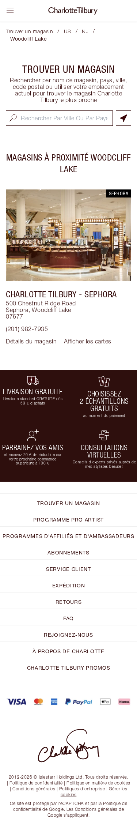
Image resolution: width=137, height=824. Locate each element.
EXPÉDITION (68, 585)
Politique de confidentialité (36, 783)
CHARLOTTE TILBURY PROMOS (68, 668)
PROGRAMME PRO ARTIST (68, 519)
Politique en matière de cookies (98, 783)
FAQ (68, 618)
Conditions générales (33, 788)
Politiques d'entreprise (82, 788)
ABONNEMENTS (68, 552)
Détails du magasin (31, 341)
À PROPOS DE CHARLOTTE (68, 651)
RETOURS (69, 602)
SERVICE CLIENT (68, 569)
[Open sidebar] (10, 10)
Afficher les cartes (87, 341)
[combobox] (59, 118)
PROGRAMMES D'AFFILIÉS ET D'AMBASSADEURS (68, 536)
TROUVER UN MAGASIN (68, 503)
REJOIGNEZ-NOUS (68, 635)
